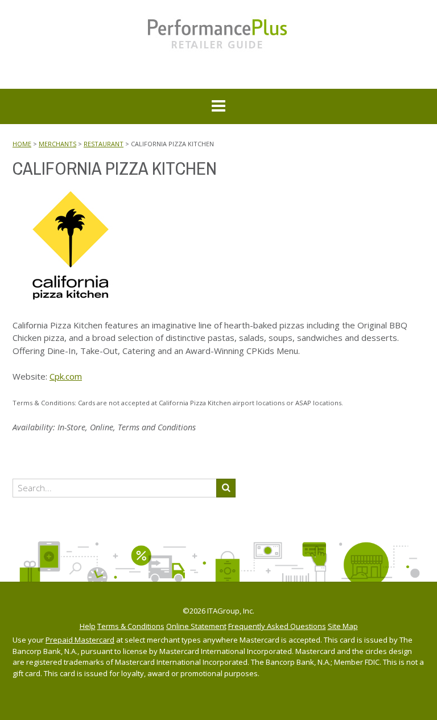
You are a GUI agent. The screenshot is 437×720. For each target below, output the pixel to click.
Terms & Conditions (130, 626)
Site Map (343, 626)
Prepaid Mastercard (80, 640)
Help (88, 626)
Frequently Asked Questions (277, 626)
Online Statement (196, 626)
